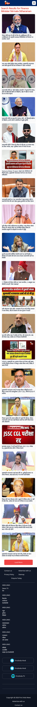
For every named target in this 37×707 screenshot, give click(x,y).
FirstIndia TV (20, 676)
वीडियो (4, 648)
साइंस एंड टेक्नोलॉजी (8, 652)
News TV (5, 588)
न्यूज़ (3, 611)
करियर (4, 627)
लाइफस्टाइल (5, 623)
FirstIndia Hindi (20, 661)
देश (3, 591)
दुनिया (4, 613)
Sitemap (21, 574)
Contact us (8, 571)
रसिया (4, 638)
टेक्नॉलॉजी (5, 603)
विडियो (4, 615)
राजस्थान (4, 635)
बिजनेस (4, 598)
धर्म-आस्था (5, 640)
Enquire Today (16, 578)
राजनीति (4, 650)
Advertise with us (24, 571)
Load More (18, 562)
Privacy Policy (9, 574)
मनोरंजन (4, 601)
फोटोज (4, 625)
